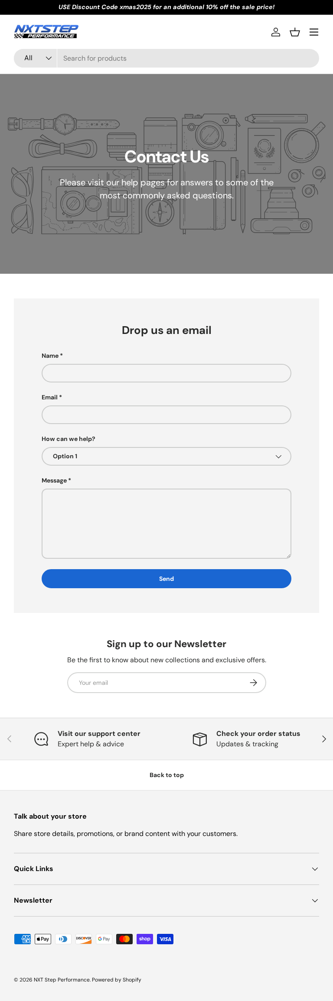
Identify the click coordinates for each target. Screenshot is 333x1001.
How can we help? (68, 439)
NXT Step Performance (62, 979)
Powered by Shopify (116, 979)
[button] (294, 32)
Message (54, 480)
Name (50, 356)
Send (166, 579)
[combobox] (166, 58)
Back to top (167, 775)
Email (50, 397)
